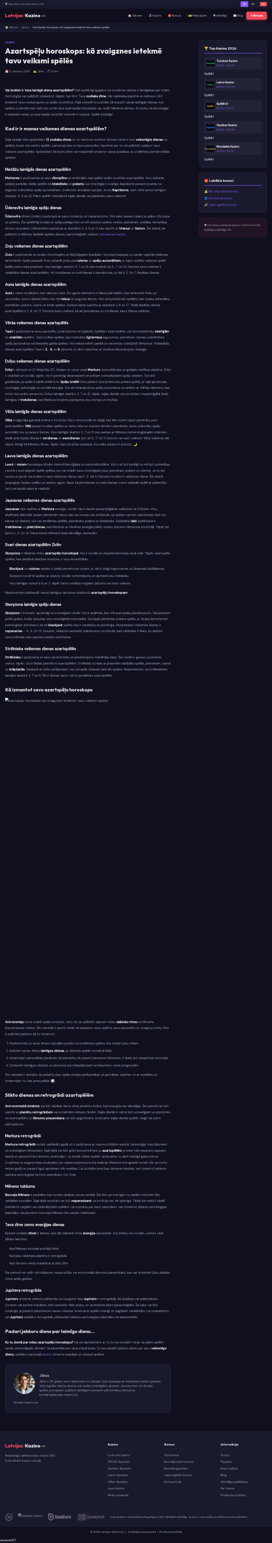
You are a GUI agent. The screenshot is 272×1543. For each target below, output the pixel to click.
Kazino (25, 27)
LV (244, 4)
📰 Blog (238, 15)
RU (253, 4)
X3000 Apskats (119, 1462)
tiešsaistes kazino (112, 234)
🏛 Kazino (155, 15)
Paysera (226, 1462)
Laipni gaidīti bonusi (178, 1475)
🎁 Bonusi (174, 15)
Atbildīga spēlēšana (234, 1482)
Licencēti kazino (119, 1455)
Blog (224, 1475)
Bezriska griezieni (176, 1468)
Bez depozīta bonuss (179, 1462)
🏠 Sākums (135, 15)
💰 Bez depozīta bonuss (221, 191)
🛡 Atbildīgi (220, 15)
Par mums (227, 1488)
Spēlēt (209, 74)
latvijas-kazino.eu (26, 1402)
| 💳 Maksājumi (197, 15)
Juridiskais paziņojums (142, 1532)
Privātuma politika (233, 1495)
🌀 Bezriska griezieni (218, 198)
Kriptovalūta (229, 1468)
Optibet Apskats (119, 1468)
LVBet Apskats (118, 1482)
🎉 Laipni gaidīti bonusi (220, 205)
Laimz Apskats (118, 1475)
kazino (46, 1354)
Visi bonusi (171, 1455)
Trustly (225, 1455)
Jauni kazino (116, 1488)
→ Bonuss (256, 15)
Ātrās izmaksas (118, 1495)
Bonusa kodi (172, 1482)
